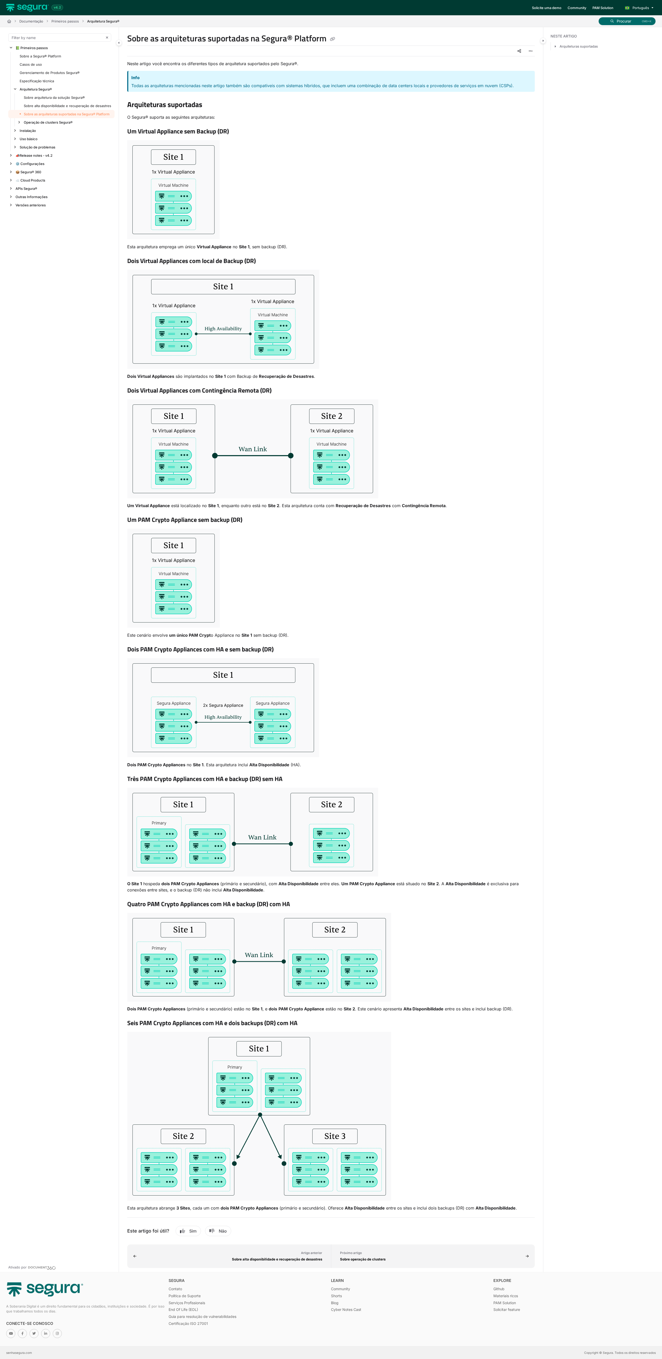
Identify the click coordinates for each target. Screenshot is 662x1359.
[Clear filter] (107, 37)
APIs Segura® (26, 188)
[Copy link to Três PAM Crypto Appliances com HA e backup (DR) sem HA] (291, 779)
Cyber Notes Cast (346, 1309)
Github (499, 1289)
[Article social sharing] (519, 51)
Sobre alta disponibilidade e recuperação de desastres (67, 106)
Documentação (31, 21)
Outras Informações (32, 197)
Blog (334, 1303)
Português (640, 8)
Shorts (336, 1296)
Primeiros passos (65, 21)
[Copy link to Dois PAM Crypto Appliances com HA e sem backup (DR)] (282, 650)
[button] (627, 21)
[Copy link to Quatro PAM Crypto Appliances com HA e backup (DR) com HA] (298, 904)
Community (340, 1289)
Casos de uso (31, 64)
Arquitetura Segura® (103, 21)
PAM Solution (504, 1303)
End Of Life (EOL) (183, 1309)
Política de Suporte (185, 1296)
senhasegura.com (19, 1353)
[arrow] (555, 46)
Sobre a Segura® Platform (40, 56)
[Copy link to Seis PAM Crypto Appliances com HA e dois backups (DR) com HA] (306, 1023)
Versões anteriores (31, 205)
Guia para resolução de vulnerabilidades (202, 1316)
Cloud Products (30, 180)
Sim (193, 1231)
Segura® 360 (28, 172)
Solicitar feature (506, 1309)
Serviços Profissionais (187, 1303)
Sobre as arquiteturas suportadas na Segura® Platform (67, 114)
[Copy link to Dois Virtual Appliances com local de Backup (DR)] (264, 261)
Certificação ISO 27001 (188, 1323)
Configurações (30, 164)
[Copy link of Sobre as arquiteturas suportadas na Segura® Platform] (332, 39)
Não (223, 1231)
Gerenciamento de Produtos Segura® (50, 73)
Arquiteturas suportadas (579, 46)
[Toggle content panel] (543, 40)
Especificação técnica (37, 81)
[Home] (27, 8)
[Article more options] (530, 51)
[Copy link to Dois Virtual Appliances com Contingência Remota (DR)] (280, 391)
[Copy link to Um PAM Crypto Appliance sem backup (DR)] (250, 520)
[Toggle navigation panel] (119, 43)
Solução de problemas (37, 147)
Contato (175, 1289)
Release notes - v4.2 (34, 155)
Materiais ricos (505, 1296)
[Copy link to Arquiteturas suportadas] (210, 105)
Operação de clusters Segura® (48, 122)
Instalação (28, 131)
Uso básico (28, 139)
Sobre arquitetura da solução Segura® (54, 97)
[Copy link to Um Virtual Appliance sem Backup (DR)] (237, 132)
